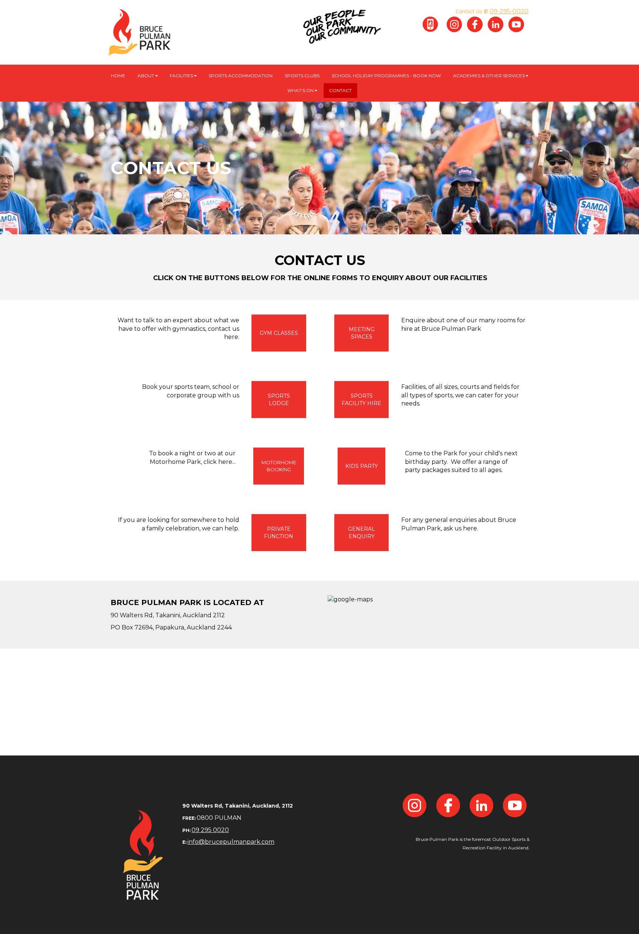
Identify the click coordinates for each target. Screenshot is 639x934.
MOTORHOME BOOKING (278, 465)
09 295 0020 (210, 829)
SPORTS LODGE (279, 400)
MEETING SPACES (362, 333)
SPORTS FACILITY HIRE (361, 400)
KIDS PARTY (361, 466)
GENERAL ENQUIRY (361, 533)
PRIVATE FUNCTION (278, 533)
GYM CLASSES (279, 333)
